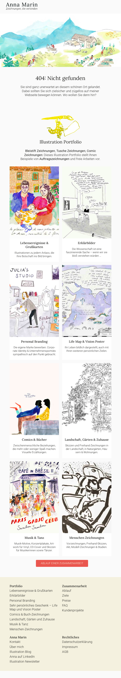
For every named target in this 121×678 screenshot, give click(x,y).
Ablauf (66, 591)
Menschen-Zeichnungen (26, 629)
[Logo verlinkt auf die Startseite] (21, 7)
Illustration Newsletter (25, 661)
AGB (65, 652)
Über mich (17, 647)
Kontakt (15, 642)
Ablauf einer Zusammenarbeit (62, 563)
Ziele (65, 595)
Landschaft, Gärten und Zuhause (32, 619)
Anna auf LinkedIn (22, 656)
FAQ (65, 605)
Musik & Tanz (19, 624)
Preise (66, 600)
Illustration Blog (20, 652)
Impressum (70, 647)
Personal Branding (22, 600)
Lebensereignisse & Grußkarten (31, 591)
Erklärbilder (17, 595)
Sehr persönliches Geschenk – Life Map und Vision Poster (33, 607)
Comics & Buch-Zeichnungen (29, 614)
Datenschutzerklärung (77, 642)
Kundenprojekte (73, 610)
